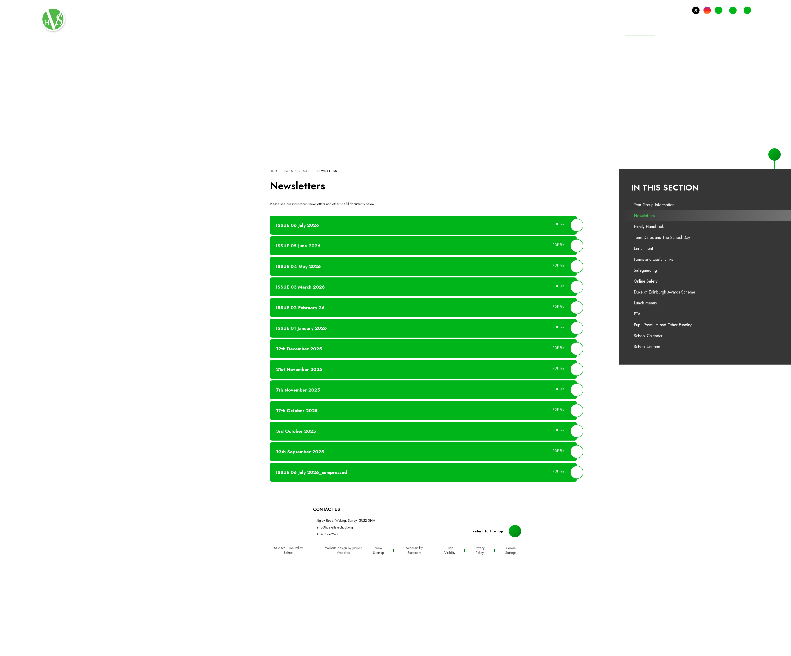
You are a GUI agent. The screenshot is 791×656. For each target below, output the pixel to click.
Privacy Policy (479, 550)
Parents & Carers (297, 171)
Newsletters (327, 171)
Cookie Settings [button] (510, 550)
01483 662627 (327, 534)
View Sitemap (378, 550)
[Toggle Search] (747, 10)
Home (274, 171)
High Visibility (449, 550)
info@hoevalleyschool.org (335, 527)
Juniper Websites (349, 550)
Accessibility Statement (414, 550)
